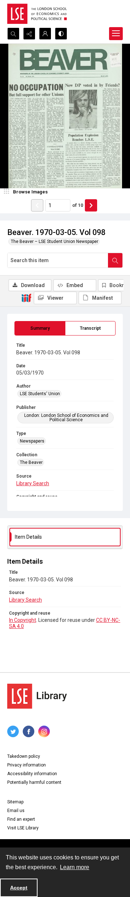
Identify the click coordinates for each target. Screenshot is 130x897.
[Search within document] (115, 260)
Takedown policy (23, 756)
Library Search (32, 483)
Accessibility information (32, 773)
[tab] (40, 328)
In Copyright (22, 620)
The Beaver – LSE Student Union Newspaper (54, 241)
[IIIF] (26, 297)
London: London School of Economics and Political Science (66, 417)
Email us (16, 810)
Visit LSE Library (23, 827)
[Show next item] (91, 205)
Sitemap (15, 801)
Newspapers (32, 441)
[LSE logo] (37, 14)
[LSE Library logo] (37, 696)
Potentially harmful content (34, 782)
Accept (18, 887)
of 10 (77, 205)
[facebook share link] (28, 731)
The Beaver (31, 462)
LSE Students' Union (40, 393)
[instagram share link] (44, 731)
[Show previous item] (37, 205)
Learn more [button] (74, 867)
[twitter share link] (13, 731)
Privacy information (26, 765)
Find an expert (21, 819)
